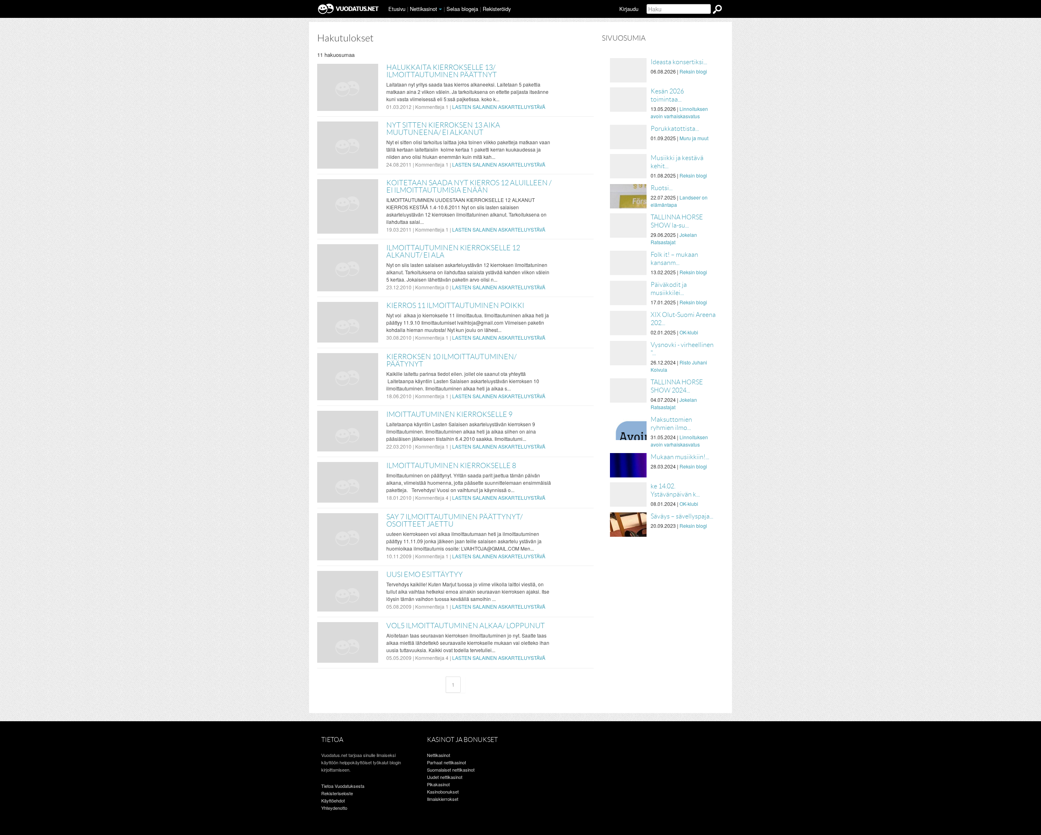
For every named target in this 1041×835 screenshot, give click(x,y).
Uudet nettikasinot (444, 777)
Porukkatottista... (675, 128)
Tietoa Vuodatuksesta (342, 786)
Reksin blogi (693, 71)
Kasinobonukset (443, 791)
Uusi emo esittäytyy (424, 574)
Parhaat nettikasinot (446, 762)
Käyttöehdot (333, 800)
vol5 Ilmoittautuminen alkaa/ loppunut (465, 626)
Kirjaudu (628, 9)
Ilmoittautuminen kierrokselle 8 (451, 466)
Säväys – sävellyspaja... (682, 516)
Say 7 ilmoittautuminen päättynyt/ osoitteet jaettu (454, 520)
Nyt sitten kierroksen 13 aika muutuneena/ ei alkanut (443, 129)
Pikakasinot (438, 784)
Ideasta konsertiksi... (679, 62)
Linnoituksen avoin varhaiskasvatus (679, 112)
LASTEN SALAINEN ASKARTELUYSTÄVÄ (498, 106)
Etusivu (396, 9)
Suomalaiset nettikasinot (451, 769)
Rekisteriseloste (337, 793)
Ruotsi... (662, 187)
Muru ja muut (693, 137)
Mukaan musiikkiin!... (680, 456)
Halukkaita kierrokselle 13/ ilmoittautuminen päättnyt (441, 71)
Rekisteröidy (497, 9)
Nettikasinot (423, 9)
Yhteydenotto (334, 808)
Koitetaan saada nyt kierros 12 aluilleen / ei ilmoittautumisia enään (468, 186)
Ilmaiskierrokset (442, 799)
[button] (440, 9)
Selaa (462, 9)
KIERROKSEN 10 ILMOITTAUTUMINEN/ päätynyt (451, 360)
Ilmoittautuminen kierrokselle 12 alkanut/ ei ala (453, 251)
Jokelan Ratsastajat (674, 238)
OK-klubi (688, 332)
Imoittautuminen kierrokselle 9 (449, 414)
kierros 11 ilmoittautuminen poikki (455, 305)
